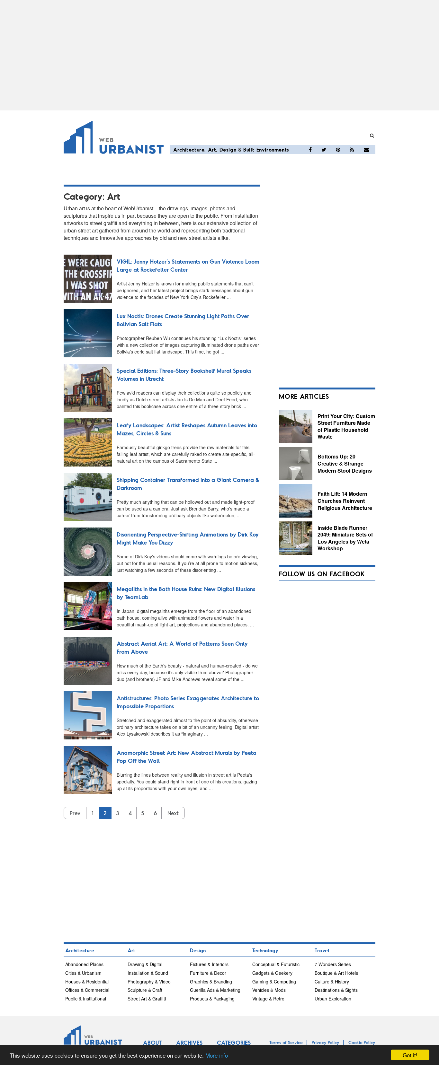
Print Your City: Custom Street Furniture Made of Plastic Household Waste (346, 426)
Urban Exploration (333, 998)
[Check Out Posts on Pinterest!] (338, 149)
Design (228, 149)
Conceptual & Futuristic (276, 964)
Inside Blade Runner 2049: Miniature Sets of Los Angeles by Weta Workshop (345, 538)
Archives (189, 1042)
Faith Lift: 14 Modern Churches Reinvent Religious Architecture (345, 500)
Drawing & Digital (145, 964)
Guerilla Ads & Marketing (215, 990)
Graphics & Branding (211, 981)
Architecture (188, 149)
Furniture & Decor (208, 973)
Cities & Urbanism (83, 973)
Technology (265, 950)
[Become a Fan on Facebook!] (310, 149)
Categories (234, 1042)
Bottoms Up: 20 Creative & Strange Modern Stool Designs (345, 463)
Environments (272, 149)
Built (249, 149)
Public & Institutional (85, 998)
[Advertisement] (219, 55)
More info (216, 1055)
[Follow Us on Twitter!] (324, 149)
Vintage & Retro (268, 998)
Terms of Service (286, 1042)
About (152, 1042)
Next (173, 813)
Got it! (410, 1055)
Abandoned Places (84, 964)
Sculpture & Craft (145, 990)
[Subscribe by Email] (366, 149)
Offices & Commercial (87, 990)
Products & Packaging (212, 998)
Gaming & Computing (274, 981)
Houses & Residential (87, 981)
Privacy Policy (325, 1042)
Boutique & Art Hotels (336, 973)
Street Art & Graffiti (147, 998)
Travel (322, 950)
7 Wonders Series (333, 964)
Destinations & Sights (336, 990)
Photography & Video (149, 981)
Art (212, 149)
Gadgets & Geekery (272, 973)
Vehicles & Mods (269, 990)
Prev (75, 813)
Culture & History (332, 981)
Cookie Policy (361, 1042)
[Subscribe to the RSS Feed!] (352, 149)
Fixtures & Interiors (209, 964)
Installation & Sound (148, 973)
